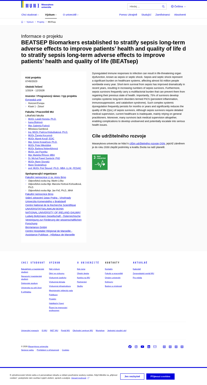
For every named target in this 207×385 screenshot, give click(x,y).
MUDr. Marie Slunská (38, 161)
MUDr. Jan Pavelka (37, 152)
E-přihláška (26, 292)
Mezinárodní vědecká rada (61, 290)
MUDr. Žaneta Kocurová (40, 135)
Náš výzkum (54, 269)
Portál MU (65, 330)
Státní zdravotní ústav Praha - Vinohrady (48, 197)
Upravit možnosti (78, 378)
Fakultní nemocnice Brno (39, 194)
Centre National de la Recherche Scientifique (50, 205)
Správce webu (27, 350)
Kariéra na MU (83, 277)
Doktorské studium (29, 283)
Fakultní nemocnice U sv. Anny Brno (45, 177)
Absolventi (180, 14)
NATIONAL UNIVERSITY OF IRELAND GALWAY (53, 212)
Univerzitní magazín (30, 330)
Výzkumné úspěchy (57, 277)
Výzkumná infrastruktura (60, 286)
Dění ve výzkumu (56, 273)
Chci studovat (33, 262)
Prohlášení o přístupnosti (48, 350)
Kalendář (137, 269)
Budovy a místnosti (113, 286)
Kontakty (109, 269)
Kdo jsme (81, 269)
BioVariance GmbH (36, 227)
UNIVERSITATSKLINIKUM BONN (44, 208)
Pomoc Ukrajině (128, 14)
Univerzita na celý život (31, 288)
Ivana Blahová (35, 122)
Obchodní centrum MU (83, 330)
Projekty (52, 299)
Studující (146, 14)
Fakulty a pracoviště (114, 273)
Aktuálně (140, 262)
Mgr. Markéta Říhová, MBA (41, 155)
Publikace (53, 295)
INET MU (54, 330)
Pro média (137, 277)
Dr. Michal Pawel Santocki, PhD (44, 158)
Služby (80, 286)
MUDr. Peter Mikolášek (39, 145)
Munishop (100, 330)
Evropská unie (33, 99)
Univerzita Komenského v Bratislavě (45, 201)
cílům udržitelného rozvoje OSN (147, 143)
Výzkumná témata (57, 282)
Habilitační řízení (56, 303)
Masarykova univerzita (38, 346)
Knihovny (109, 282)
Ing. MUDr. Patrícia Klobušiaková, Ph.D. (48, 132)
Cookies (65, 350)
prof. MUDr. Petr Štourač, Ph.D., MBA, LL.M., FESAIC (54, 168)
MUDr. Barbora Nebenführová (43, 148)
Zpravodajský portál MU (143, 273)
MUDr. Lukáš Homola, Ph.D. (42, 119)
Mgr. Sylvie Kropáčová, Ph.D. (42, 142)
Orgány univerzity (113, 277)
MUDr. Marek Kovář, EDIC (41, 138)
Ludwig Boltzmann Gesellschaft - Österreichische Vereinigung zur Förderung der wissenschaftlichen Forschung (53, 220)
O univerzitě (88, 262)
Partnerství (82, 282)
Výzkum (54, 262)
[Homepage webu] (37, 4)
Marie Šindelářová (37, 165)
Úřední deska (83, 273)
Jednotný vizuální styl (116, 330)
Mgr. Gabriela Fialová (39, 125)
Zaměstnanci (162, 14)
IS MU (44, 330)
